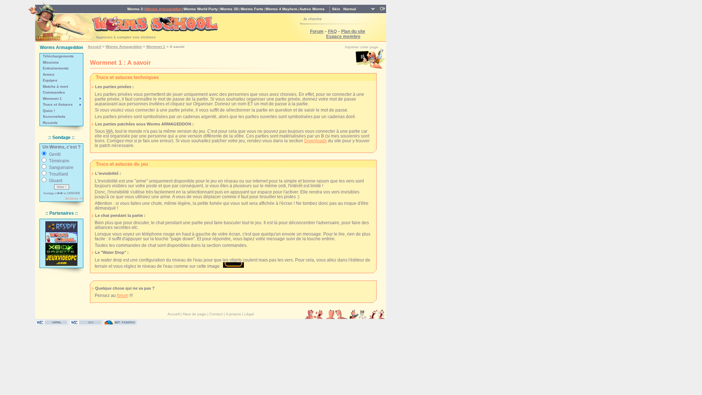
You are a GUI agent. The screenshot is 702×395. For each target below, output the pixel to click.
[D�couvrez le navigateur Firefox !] (120, 323)
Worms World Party (201, 9)
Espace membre (343, 36)
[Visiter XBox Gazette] (61, 249)
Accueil (94, 47)
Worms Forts (252, 9)
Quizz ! (49, 111)
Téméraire (59, 160)
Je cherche (312, 19)
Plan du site (353, 31)
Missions (51, 62)
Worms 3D (229, 9)
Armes (48, 74)
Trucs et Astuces (58, 104)
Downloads (315, 140)
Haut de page (194, 314)
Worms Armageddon (163, 9)
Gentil (55, 154)
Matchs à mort (55, 86)
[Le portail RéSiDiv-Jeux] (61, 226)
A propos (233, 314)
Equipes (50, 80)
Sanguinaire (61, 167)
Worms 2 (135, 9)
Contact (216, 314)
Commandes (54, 92)
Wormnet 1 (52, 99)
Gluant (55, 180)
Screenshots (54, 116)
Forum (317, 31)
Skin (336, 9)
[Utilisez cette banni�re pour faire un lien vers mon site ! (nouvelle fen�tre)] (61, 237)
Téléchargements (58, 56)
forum (122, 295)
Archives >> (74, 198)
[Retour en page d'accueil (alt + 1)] (56, 19)
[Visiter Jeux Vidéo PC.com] (61, 260)
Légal (249, 314)
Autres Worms (312, 9)
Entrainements (56, 68)
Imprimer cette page (361, 47)
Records (50, 123)
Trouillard (58, 174)
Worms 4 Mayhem (281, 9)
